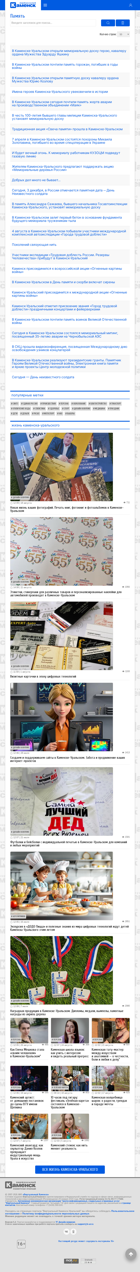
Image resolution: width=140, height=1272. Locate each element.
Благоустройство (98, 404)
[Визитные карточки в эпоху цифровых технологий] (61, 635)
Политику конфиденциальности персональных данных (55, 1213)
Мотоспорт (49, 413)
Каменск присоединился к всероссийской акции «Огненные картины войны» (67, 270)
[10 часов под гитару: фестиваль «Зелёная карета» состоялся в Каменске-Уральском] (70, 1078)
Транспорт (116, 404)
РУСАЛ (36, 413)
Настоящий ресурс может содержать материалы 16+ (86, 1241)
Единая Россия (30, 404)
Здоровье (54, 408)
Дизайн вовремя (82, 408)
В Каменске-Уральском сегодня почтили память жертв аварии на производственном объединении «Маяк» (62, 103)
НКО (60, 413)
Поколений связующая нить (34, 245)
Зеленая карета (60, 1087)
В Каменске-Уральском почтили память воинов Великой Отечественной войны (69, 321)
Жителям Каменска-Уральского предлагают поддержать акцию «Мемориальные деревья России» (63, 168)
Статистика (40, 408)
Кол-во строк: (108, 34)
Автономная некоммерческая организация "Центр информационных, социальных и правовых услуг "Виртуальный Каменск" (62, 1202)
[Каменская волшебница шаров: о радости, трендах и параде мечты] (111, 1078)
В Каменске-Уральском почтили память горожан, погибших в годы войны (65, 66)
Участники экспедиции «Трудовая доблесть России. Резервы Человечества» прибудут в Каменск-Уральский (60, 256)
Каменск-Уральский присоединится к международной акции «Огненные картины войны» (69, 294)
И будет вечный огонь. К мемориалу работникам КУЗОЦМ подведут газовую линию (66, 154)
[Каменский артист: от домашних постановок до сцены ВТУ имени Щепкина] (29, 1078)
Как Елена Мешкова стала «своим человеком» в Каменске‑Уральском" (27, 1053)
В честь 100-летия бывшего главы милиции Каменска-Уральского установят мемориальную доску (64, 117)
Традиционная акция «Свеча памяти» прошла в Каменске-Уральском (67, 129)
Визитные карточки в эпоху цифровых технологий (43, 676)
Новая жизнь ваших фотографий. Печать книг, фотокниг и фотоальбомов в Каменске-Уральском (67, 509)
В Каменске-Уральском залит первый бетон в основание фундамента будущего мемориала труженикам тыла (67, 219)
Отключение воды (21, 408)
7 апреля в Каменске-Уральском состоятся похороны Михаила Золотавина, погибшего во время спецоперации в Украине (62, 141)
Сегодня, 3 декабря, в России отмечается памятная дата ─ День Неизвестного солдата (63, 192)
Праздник (114, 408)
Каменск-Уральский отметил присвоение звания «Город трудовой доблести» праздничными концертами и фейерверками (64, 307)
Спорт (66, 408)
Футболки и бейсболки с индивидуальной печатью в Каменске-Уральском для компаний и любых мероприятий (68, 843)
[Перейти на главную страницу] (23, 5)
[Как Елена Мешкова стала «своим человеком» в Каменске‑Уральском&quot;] (29, 1030)
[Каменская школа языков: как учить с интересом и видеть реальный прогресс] (70, 1030)
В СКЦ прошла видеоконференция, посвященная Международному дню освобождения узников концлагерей (69, 348)
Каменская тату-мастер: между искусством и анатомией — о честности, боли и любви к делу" (110, 1054)
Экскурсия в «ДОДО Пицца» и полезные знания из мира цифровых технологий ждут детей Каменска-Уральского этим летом (69, 928)
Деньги (25, 413)
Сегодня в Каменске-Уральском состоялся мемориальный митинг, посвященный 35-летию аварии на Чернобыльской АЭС (65, 334)
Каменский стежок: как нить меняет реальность (69, 1146)
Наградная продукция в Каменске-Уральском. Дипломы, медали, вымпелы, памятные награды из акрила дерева (66, 1012)
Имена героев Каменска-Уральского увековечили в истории (60, 92)
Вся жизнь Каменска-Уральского (70, 1169)
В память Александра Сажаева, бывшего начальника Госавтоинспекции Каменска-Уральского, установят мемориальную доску (69, 205)
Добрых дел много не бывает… (36, 180)
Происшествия (49, 404)
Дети (15, 413)
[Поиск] (108, 22)
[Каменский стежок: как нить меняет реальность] (70, 1126)
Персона (64, 404)
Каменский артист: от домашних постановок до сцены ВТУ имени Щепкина (27, 1102)
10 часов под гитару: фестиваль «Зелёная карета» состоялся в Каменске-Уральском (70, 1102)
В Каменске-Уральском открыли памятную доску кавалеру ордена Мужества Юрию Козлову (65, 79)
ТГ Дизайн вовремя (65, 1222)
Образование (79, 404)
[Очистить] (123, 22)
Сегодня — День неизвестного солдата (43, 377)
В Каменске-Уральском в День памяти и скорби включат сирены (63, 282)
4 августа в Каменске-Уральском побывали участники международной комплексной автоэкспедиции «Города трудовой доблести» (69, 232)
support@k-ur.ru (85, 1224)
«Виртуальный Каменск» (36, 1194)
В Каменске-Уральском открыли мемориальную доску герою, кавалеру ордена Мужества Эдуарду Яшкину (69, 52)
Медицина (100, 408)
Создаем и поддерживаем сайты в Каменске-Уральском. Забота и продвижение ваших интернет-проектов (67, 759)
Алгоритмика (19, 916)
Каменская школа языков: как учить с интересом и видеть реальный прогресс (70, 1053)
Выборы (71, 413)
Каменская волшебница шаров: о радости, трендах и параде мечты (109, 1101)
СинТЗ (15, 404)
